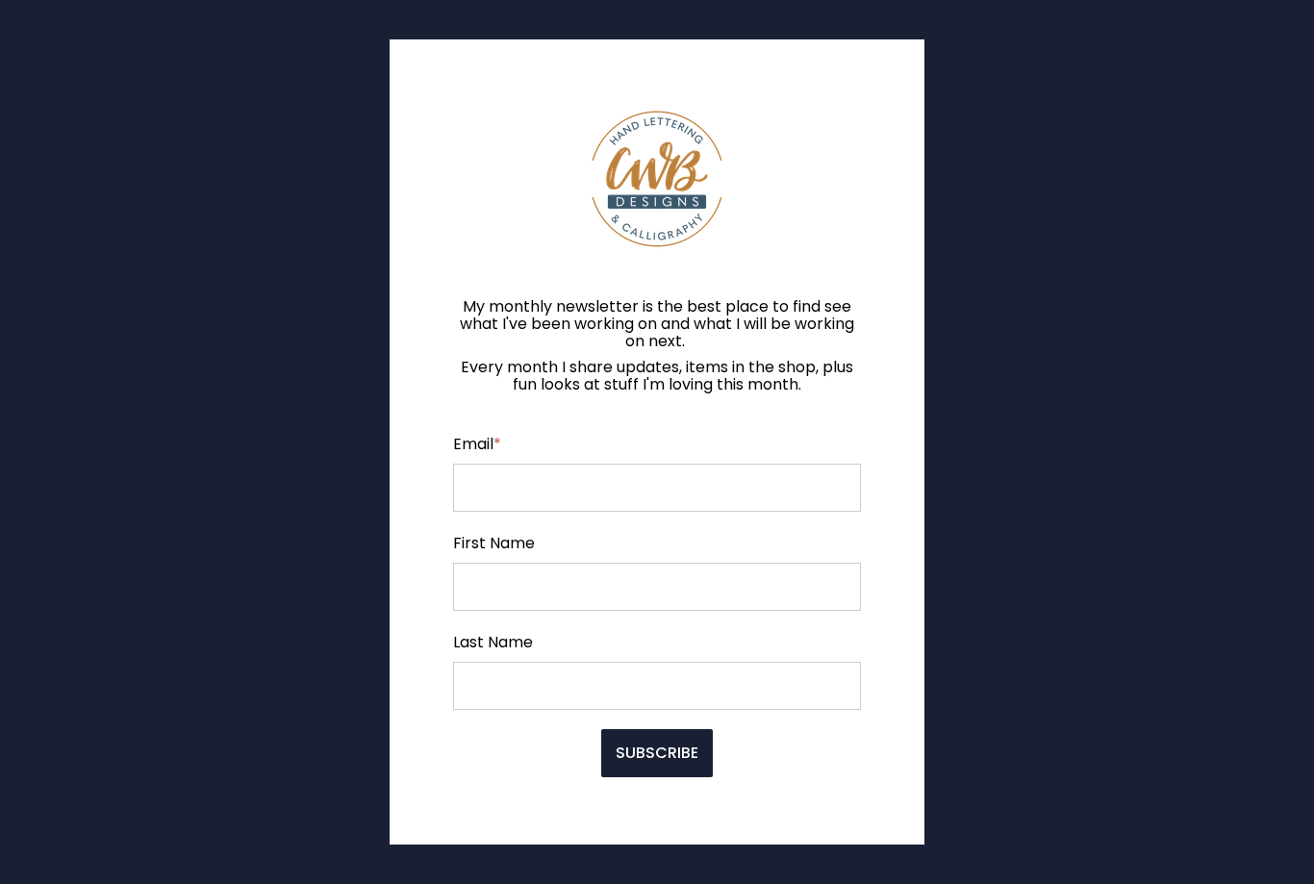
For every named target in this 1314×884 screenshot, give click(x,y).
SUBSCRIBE (657, 753)
